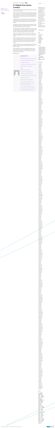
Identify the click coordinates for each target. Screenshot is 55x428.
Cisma (39, 397)
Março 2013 (40, 249)
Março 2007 (40, 338)
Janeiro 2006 (40, 355)
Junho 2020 (40, 142)
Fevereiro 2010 (40, 295)
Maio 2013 (40, 247)
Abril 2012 (40, 263)
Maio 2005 (40, 365)
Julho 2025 (40, 78)
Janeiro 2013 (40, 252)
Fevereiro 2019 (40, 162)
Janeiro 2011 (40, 281)
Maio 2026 (40, 66)
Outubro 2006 (40, 344)
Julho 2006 (40, 348)
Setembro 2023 (40, 103)
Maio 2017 (40, 188)
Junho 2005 (40, 364)
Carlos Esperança (24, 55)
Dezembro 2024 (41, 87)
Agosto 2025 (40, 77)
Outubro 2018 (40, 167)
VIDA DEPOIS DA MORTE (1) (42, 53)
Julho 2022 (40, 115)
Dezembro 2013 (40, 238)
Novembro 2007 (41, 328)
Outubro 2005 (40, 359)
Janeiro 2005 (40, 370)
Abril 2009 (40, 307)
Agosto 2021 (40, 126)
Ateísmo (39, 395)
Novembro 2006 (41, 343)
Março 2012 (40, 264)
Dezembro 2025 (41, 72)
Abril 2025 (40, 82)
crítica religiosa (40, 401)
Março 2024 (40, 98)
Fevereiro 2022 (40, 119)
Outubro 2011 (40, 270)
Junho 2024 (40, 94)
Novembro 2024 (41, 88)
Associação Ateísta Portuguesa (41, 26)
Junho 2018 (40, 172)
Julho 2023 (40, 105)
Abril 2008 (40, 322)
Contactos (3, 13)
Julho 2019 (40, 156)
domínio (42, 402)
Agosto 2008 (40, 317)
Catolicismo (42, 396)
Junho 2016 (40, 201)
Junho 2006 (40, 349)
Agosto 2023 (40, 104)
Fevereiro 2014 (40, 236)
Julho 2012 (40, 259)
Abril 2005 (40, 366)
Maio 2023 (40, 108)
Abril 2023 (40, 109)
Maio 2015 (40, 217)
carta (39, 396)
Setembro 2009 (40, 301)
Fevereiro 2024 (40, 99)
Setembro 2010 (40, 286)
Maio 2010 (40, 291)
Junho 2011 (40, 275)
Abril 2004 (40, 381)
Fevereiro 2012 (40, 265)
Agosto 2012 (40, 258)
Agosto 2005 (40, 361)
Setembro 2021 (40, 125)
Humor (39, 408)
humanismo (43, 407)
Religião (39, 420)
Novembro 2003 (41, 387)
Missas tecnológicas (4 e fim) (42, 59)
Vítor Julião (40, 43)
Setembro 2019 (40, 153)
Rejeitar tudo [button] (52, 426)
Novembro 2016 (40, 195)
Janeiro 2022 (40, 120)
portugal (42, 419)
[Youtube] (42, 30)
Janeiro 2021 (40, 135)
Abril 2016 (40, 204)
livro (39, 413)
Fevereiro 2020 (40, 147)
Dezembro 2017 (40, 179)
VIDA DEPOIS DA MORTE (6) (42, 47)
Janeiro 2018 (40, 178)
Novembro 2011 (40, 269)
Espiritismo (39, 403)
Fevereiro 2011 (40, 280)
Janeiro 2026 (40, 71)
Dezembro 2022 (41, 110)
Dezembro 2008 (41, 312)
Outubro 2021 (40, 124)
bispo (42, 395)
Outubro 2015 (40, 211)
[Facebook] (39, 30)
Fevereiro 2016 (40, 206)
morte (39, 414)
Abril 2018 (40, 174)
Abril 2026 (40, 67)
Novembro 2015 (40, 210)
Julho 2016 (40, 200)
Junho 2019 (40, 157)
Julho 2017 (40, 185)
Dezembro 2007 (41, 327)
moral (41, 413)
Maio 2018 (40, 173)
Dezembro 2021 (40, 121)
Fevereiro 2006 (40, 354)
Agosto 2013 (40, 243)
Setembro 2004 (41, 375)
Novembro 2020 (41, 136)
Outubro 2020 (40, 137)
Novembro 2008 (41, 313)
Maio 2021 (40, 130)
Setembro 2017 (40, 183)
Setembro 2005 (40, 360)
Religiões (42, 420)
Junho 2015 (40, 216)
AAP (2, 12)
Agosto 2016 (40, 199)
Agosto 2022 (40, 114)
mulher (42, 414)
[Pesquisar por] (44, 3)
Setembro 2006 (40, 345)
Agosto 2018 (40, 169)
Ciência (42, 397)
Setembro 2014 (40, 227)
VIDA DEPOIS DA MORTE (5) (42, 48)
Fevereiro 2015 (40, 221)
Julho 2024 (40, 93)
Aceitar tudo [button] (48, 426)
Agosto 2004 (40, 376)
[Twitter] (40, 30)
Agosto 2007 (40, 332)
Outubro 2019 (40, 152)
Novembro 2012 (40, 254)
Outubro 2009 (40, 300)
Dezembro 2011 (40, 268)
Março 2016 (40, 205)
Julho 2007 (40, 333)
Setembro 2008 (41, 316)
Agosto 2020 (40, 140)
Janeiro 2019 (40, 163)
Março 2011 (40, 279)
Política (39, 419)
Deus (39, 402)
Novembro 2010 (40, 284)
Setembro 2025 (40, 76)
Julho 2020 (40, 141)
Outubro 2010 (40, 285)
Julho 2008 (40, 318)
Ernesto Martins (41, 34)
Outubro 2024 (40, 89)
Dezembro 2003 (41, 386)
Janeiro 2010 (40, 296)
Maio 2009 (40, 306)
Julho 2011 (40, 274)
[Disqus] (25, 102)
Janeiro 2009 (40, 311)
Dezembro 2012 (40, 253)
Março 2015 (40, 220)
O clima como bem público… (41, 54)
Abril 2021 (40, 131)
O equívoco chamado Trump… (41, 57)
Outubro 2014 (40, 226)
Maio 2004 (40, 380)
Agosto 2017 (40, 184)
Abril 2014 (40, 233)
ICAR (41, 408)
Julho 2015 (40, 215)
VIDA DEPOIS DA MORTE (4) (42, 49)
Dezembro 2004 (41, 371)
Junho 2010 (40, 290)
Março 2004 (40, 382)
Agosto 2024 (40, 92)
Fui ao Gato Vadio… (41, 56)
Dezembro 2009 (41, 297)
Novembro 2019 (40, 151)
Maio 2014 (40, 232)
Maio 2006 (40, 350)
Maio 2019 (40, 158)
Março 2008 (40, 323)
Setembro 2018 (40, 168)
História (39, 407)
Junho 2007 (40, 334)
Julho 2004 (40, 377)
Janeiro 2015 (40, 222)
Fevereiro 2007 (40, 339)
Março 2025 (40, 83)
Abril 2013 (40, 248)
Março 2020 (40, 146)
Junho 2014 (40, 231)
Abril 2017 (40, 189)
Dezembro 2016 (40, 194)
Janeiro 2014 (40, 237)
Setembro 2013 (40, 242)
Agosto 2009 (40, 302)
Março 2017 (40, 190)
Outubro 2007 (40, 329)
